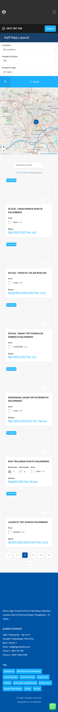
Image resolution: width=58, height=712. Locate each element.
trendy (37, 688)
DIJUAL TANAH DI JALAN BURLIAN (27, 273)
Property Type (9, 68)
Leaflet (42, 153)
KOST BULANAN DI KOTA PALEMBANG (28, 461)
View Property (29, 199)
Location (6, 45)
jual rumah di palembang (25, 683)
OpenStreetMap (52, 153)
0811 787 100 (14, 28)
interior (7, 683)
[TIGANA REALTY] (29, 21)
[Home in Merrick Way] (17, 131)
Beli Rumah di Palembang (29, 671)
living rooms (45, 683)
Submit (50, 28)
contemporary (10, 677)
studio (28, 688)
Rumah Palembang (12, 688)
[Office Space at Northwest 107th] (11, 98)
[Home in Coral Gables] (47, 136)
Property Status (10, 56)
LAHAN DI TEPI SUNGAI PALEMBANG (28, 522)
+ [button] (4, 147)
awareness (9, 671)
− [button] (4, 151)
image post (43, 677)
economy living (27, 677)
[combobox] (29, 50)
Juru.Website (35, 702)
